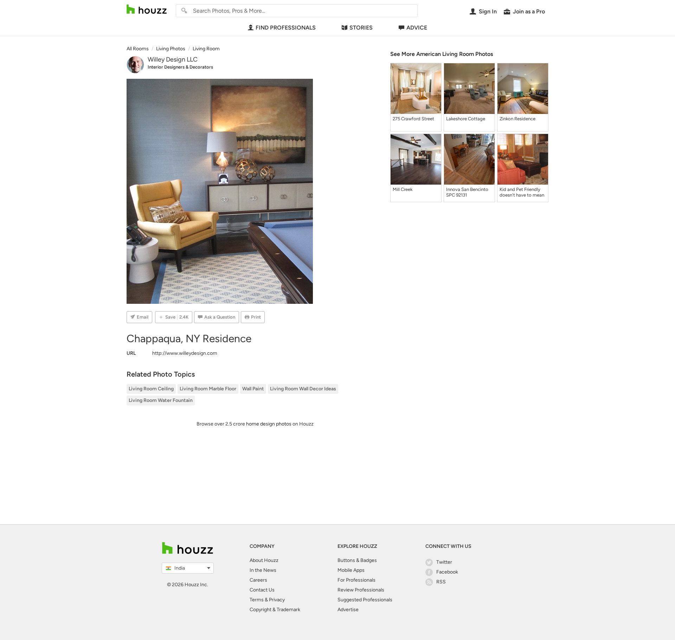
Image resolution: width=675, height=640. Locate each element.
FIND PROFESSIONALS (286, 27)
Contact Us (262, 590)
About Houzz (264, 560)
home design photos (268, 424)
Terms (257, 600)
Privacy (277, 600)
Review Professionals (361, 590)
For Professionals (356, 580)
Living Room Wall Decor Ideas (303, 389)
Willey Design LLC (173, 59)
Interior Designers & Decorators (180, 67)
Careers (258, 580)
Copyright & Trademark (275, 610)
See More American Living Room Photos (441, 54)
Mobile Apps (351, 570)
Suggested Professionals (365, 600)
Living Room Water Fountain (161, 400)
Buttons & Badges (357, 560)
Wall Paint (253, 389)
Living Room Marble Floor (208, 389)
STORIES (361, 27)
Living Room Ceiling (151, 389)
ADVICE (416, 27)
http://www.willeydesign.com (184, 353)
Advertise (348, 610)
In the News (263, 570)
